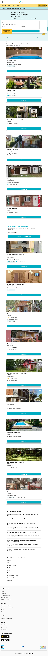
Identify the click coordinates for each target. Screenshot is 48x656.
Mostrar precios (24, 71)
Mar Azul (9, 567)
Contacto (3, 593)
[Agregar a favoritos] (40, 48)
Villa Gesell (9, 562)
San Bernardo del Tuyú (12, 575)
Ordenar (24, 37)
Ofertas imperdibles (6, 605)
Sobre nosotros (4, 597)
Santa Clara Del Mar (11, 577)
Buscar (20, 31)
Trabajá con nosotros (6, 599)
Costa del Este (17, 41)
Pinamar (9, 570)
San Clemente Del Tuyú (12, 565)
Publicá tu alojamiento (6, 595)
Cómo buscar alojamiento (7, 607)
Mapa (40, 37)
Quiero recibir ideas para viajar (24, 236)
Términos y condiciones (6, 618)
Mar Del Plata (10, 560)
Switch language (42, 5)
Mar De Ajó (9, 580)
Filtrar (9, 37)
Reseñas (3, 609)
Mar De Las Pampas (11, 572)
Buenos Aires (9, 41)
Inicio (2, 591)
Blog (2, 611)
